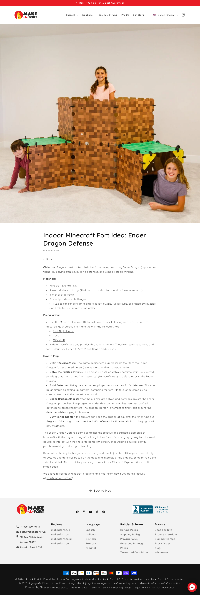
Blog (157, 548)
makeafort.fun (60, 529)
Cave (56, 335)
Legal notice (141, 587)
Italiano (91, 534)
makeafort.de (60, 543)
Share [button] (49, 259)
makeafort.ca (60, 534)
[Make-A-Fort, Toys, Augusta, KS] (151, 509)
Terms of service (100, 587)
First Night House (63, 331)
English (90, 529)
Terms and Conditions (134, 552)
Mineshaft (59, 340)
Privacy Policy (129, 538)
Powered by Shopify (37, 587)
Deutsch (91, 538)
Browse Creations (166, 534)
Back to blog (102, 490)
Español (91, 548)
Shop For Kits (163, 529)
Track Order (162, 543)
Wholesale (161, 552)
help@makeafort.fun (59, 478)
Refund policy (79, 587)
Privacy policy (60, 587)
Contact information (163, 587)
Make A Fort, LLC (35, 579)
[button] (72, 15)
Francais (91, 543)
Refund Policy (129, 529)
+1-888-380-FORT (30, 526)
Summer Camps (165, 538)
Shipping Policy (130, 534)
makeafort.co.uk (61, 538)
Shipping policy (122, 587)
